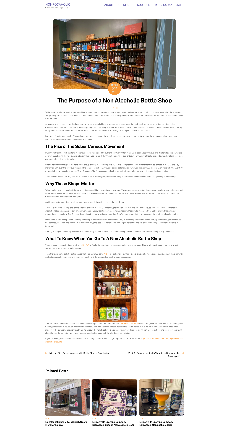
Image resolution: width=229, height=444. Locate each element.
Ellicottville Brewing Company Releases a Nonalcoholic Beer (156, 423)
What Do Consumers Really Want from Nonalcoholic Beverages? (154, 354)
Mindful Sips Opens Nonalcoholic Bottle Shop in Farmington (79, 353)
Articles (114, 108)
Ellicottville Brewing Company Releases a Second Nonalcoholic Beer (113, 423)
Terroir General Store (129, 323)
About (109, 4)
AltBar (106, 254)
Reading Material (168, 4)
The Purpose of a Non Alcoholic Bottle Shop (114, 100)
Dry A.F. (86, 245)
